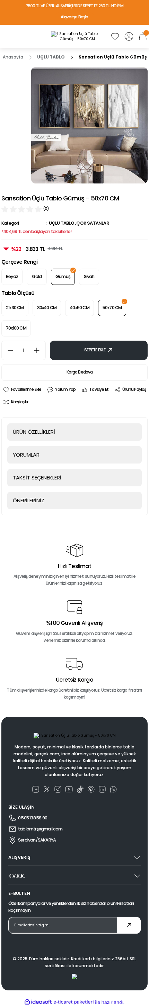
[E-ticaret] (73, 1002)
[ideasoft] (38, 1002)
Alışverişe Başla (74, 17)
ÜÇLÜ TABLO (61, 223)
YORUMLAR (26, 454)
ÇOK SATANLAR (92, 223)
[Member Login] (129, 36)
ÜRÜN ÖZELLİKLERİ (34, 431)
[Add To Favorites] (22, 390)
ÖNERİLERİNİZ (28, 500)
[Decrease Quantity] (7, 350)
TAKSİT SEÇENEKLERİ (37, 477)
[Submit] (129, 925)
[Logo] (74, 36)
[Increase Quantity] (39, 350)
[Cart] (143, 36)
